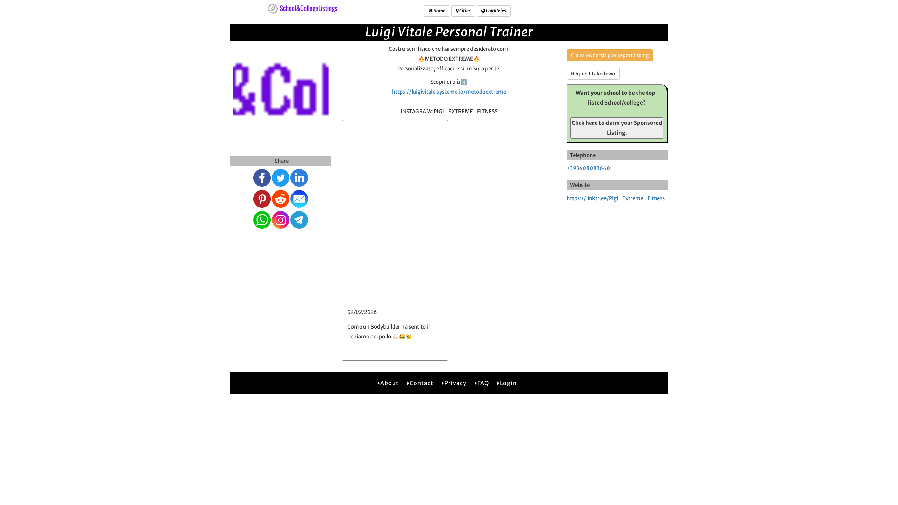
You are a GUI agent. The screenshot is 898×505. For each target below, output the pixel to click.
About (389, 382)
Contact (422, 382)
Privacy (455, 382)
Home (439, 11)
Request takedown (593, 73)
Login (508, 382)
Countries (495, 11)
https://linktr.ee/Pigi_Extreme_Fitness (616, 198)
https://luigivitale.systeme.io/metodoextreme (449, 91)
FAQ (483, 382)
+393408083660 (588, 168)
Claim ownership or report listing (610, 55)
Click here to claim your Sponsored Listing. (617, 128)
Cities (464, 11)
